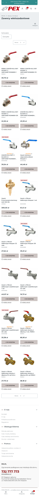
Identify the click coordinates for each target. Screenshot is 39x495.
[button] (36, 2)
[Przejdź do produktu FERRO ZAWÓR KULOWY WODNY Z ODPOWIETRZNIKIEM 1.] (10, 57)
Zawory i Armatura (13, 16)
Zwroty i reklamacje (8, 439)
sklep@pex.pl (6, 474)
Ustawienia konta (7, 456)
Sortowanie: (5, 33)
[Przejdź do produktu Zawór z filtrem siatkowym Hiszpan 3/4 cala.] (29, 230)
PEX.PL (3, 16)
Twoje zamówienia (7, 453)
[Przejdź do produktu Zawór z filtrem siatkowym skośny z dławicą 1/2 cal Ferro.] (10, 360)
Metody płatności (7, 431)
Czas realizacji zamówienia (10, 436)
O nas (3, 417)
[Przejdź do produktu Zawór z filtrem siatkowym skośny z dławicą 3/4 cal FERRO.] (29, 360)
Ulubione (4, 451)
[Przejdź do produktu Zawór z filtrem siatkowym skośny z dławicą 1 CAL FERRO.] (29, 317)
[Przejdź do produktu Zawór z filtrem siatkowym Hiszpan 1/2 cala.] (10, 230)
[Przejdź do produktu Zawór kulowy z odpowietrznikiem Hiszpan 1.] (29, 144)
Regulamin (5, 422)
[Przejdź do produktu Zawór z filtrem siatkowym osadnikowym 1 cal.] (10, 273)
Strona (16, 42)
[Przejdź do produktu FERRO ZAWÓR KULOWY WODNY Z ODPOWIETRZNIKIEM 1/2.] (29, 57)
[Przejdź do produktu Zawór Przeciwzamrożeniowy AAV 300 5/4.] (10, 187)
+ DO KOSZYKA (10, 82)
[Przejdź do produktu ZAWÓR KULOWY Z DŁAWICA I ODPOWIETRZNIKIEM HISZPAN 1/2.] (29, 100)
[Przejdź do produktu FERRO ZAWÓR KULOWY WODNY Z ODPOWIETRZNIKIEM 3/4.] (10, 100)
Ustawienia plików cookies (10, 448)
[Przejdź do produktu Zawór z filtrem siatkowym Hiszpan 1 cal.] (29, 187)
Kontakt (4, 414)
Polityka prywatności (8, 419)
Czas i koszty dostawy (8, 434)
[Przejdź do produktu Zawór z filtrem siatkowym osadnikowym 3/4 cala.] (10, 317)
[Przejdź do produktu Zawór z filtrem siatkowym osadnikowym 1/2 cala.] (29, 273)
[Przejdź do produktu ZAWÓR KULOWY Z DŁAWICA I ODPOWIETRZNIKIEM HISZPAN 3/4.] (10, 144)
